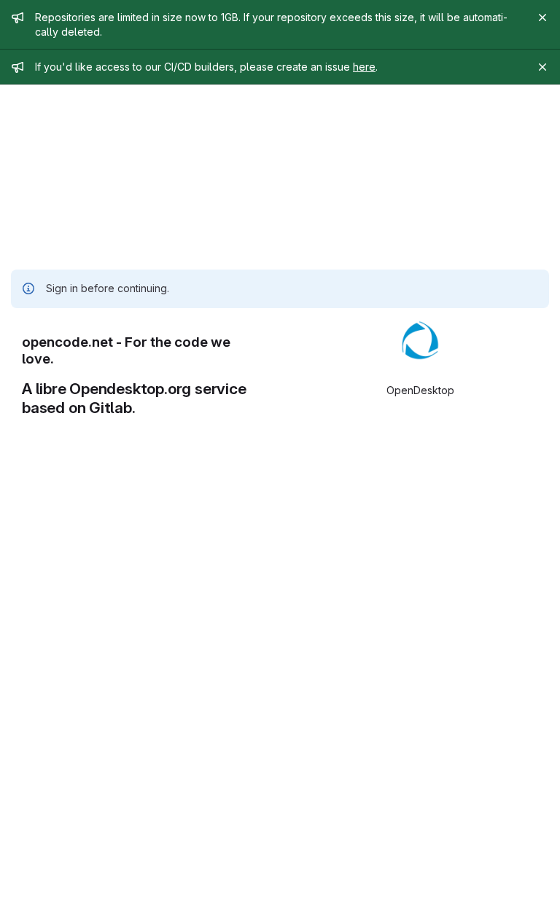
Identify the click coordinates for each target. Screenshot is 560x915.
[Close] (542, 17)
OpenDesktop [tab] (420, 390)
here (364, 66)
